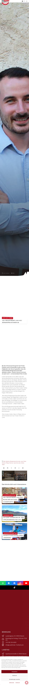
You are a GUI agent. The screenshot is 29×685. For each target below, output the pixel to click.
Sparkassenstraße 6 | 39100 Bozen (15, 654)
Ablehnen (14, 675)
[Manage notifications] (26, 682)
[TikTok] (14, 587)
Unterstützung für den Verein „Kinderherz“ (13, 536)
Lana (22, 461)
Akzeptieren (14, 671)
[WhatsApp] (3, 583)
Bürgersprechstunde (15, 461)
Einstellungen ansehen (14, 679)
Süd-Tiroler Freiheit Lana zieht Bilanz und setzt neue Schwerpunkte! (13, 499)
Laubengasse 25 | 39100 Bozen (14, 636)
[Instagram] (20, 583)
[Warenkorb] (27, 1)
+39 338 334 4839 (10, 642)
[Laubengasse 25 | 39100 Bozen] (3, 636)
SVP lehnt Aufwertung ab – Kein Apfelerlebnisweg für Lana (13, 519)
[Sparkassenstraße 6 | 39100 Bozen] (3, 654)
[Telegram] (9, 583)
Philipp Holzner (9, 463)
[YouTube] (26, 583)
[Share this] (8, 468)
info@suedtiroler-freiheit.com (14, 645)
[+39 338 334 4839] (3, 642)
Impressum (17, 682)
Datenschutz (11, 682)
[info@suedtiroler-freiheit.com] (3, 645)
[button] (22, 1)
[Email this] (4, 468)
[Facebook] (14, 583)
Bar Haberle (7, 461)
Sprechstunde (17, 463)
